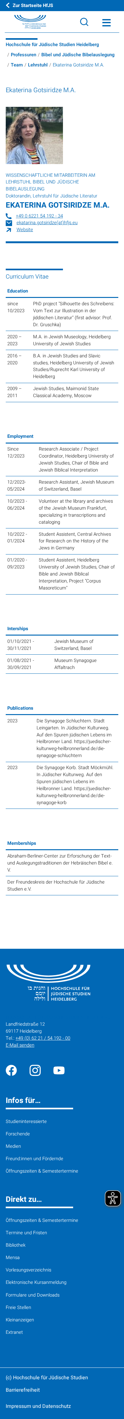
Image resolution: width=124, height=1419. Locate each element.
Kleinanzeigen (20, 1320)
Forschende (18, 1134)
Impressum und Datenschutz (38, 1406)
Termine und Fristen (26, 1233)
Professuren (23, 55)
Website (25, 229)
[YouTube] (59, 1070)
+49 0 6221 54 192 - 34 (39, 216)
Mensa (13, 1257)
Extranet (14, 1332)
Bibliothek (15, 1245)
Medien (13, 1146)
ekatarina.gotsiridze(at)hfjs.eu (47, 222)
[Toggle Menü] (106, 22)
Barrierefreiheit (23, 1390)
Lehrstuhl (38, 65)
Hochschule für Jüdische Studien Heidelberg (52, 44)
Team (17, 65)
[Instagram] (35, 1070)
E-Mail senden (20, 1045)
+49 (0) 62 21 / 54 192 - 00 (43, 1038)
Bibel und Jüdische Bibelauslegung (77, 55)
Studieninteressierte (26, 1121)
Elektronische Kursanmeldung (36, 1282)
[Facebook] (11, 1070)
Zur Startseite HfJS (33, 5)
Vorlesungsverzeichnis (28, 1270)
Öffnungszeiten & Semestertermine (42, 1171)
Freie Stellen (18, 1307)
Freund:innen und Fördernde (34, 1158)
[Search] (84, 22)
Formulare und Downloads (32, 1295)
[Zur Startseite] (23, 22)
